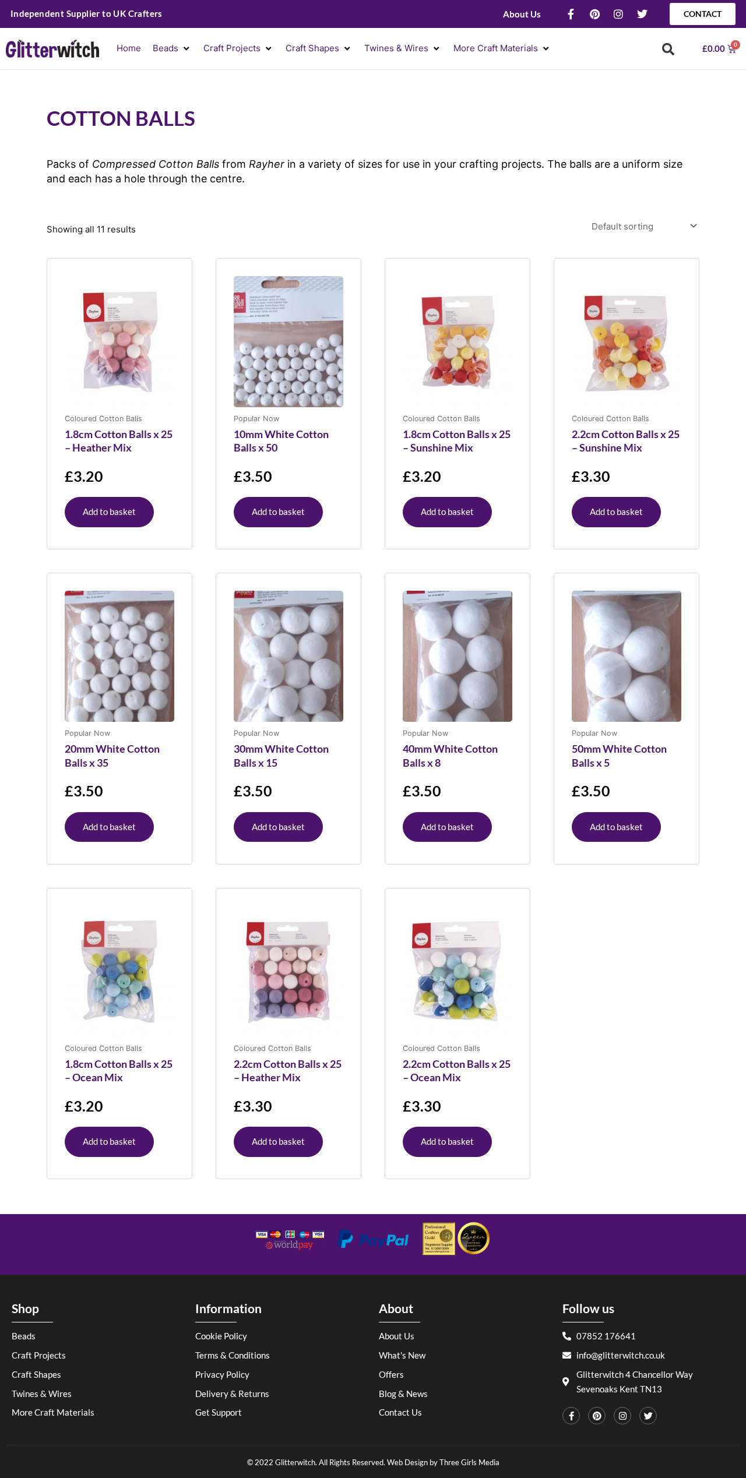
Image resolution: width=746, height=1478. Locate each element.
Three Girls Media (469, 1462)
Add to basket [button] (109, 511)
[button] (172, 48)
